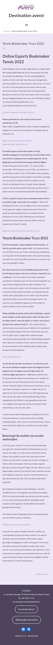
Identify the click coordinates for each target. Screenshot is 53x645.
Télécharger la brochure (26, 619)
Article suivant (43, 574)
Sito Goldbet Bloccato (11, 357)
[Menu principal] (26, 24)
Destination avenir (26, 15)
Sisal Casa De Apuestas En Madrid (16, 140)
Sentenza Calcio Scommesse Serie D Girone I (21, 231)
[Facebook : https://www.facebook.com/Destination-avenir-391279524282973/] (23, 629)
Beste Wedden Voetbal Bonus (15, 144)
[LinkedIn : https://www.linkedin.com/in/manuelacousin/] (28, 629)
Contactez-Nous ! (26, 609)
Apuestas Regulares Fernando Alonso (18, 112)
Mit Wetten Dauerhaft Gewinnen (16, 524)
